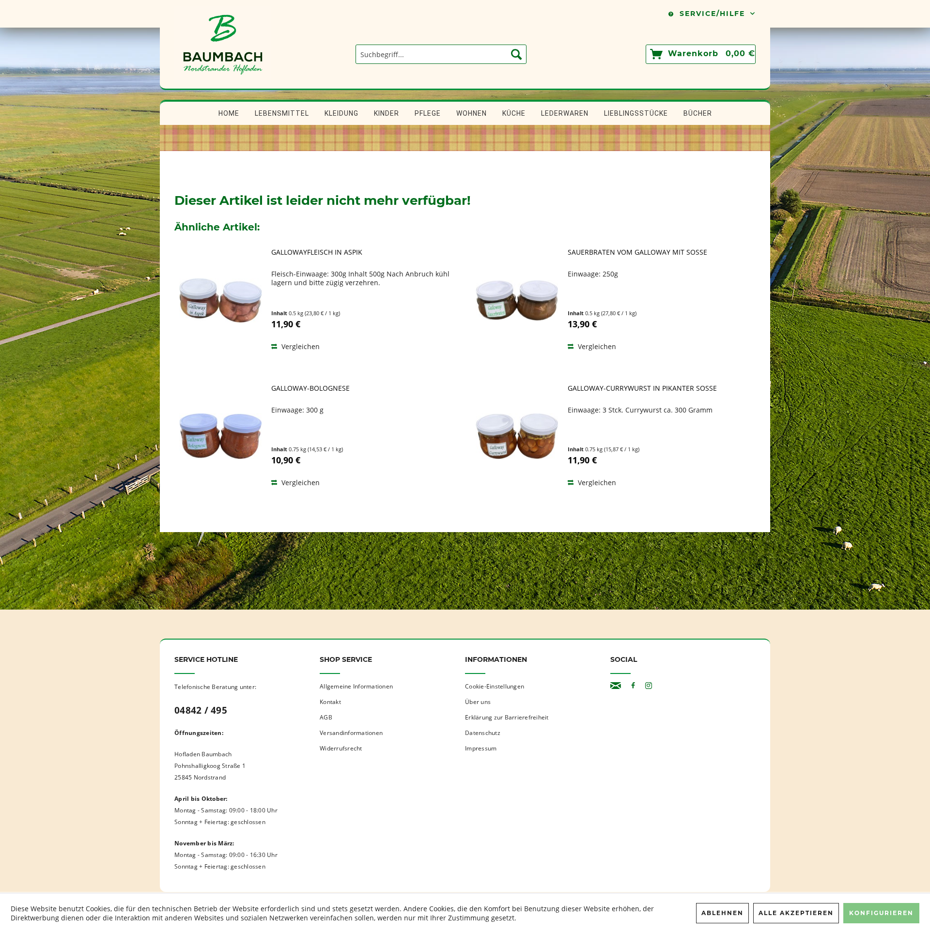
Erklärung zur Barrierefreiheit (507, 717)
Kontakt (330, 702)
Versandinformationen (351, 733)
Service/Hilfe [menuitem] (712, 13)
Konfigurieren (881, 913)
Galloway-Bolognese (310, 388)
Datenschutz (482, 733)
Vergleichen (299, 346)
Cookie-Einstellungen (494, 686)
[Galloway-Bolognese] (220, 436)
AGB (326, 717)
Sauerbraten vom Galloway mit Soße (637, 252)
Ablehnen (722, 913)
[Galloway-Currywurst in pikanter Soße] (517, 436)
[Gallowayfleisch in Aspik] (220, 300)
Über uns (478, 702)
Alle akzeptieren (796, 913)
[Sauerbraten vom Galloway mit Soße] (517, 300)
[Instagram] (648, 685)
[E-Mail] (615, 685)
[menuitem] (441, 54)
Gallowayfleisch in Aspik (316, 252)
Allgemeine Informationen (356, 686)
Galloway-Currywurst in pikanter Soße (642, 388)
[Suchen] (516, 54)
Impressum (480, 748)
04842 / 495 (200, 710)
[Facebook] (633, 685)
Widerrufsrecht (341, 748)
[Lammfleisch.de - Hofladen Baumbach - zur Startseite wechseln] (222, 84)
